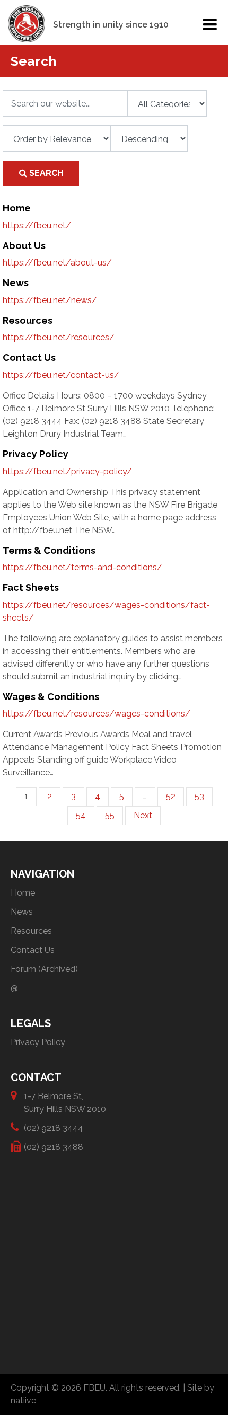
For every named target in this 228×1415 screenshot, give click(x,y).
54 (81, 815)
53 (199, 796)
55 (110, 815)
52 (171, 796)
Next (143, 815)
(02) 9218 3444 (53, 1128)
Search (45, 173)
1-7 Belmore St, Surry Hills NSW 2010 (65, 1102)
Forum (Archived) (44, 969)
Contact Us (33, 950)
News (22, 912)
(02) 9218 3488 (53, 1147)
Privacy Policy (38, 1042)
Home (23, 893)
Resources (31, 931)
